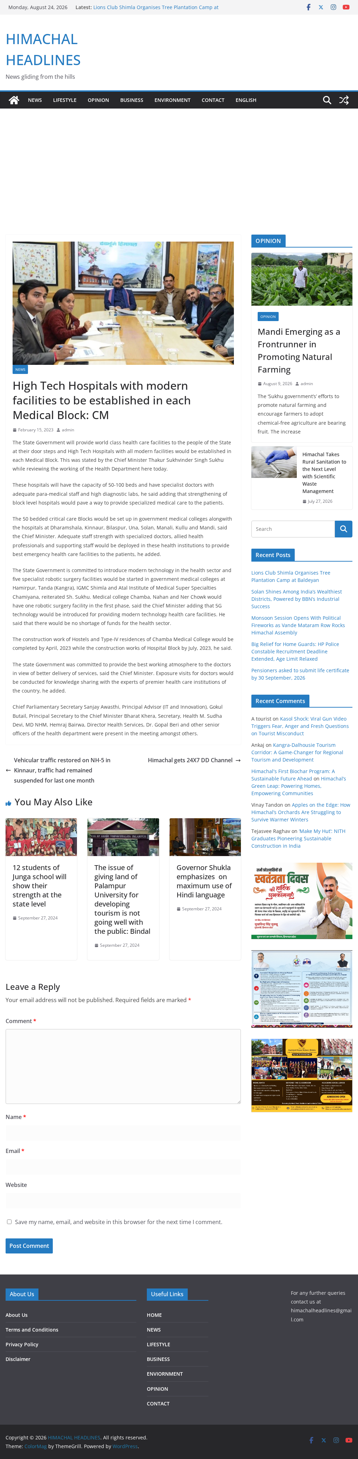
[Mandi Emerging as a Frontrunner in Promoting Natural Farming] (301, 279)
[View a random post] (344, 100)
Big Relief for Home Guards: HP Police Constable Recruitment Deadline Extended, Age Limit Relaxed (295, 651)
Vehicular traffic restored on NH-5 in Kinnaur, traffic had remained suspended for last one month (62, 770)
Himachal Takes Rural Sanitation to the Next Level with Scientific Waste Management (324, 472)
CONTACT (158, 1403)
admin (68, 430)
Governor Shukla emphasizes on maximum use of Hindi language (204, 881)
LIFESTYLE (65, 100)
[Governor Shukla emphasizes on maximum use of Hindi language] (205, 823)
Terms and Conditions (32, 1329)
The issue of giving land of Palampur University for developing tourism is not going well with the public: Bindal (122, 899)
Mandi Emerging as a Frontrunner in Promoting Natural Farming (299, 350)
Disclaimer (18, 1359)
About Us (17, 1315)
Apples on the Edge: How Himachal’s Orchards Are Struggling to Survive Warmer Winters (300, 812)
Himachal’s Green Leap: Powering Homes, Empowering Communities (298, 786)
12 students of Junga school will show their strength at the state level (39, 886)
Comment (21, 1021)
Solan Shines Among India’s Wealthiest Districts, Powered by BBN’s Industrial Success (296, 599)
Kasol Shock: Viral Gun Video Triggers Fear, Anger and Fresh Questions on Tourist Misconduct (300, 726)
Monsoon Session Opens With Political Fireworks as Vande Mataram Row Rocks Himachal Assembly (298, 625)
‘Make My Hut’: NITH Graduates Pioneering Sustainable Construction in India (298, 838)
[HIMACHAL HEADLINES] (14, 100)
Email (15, 1151)
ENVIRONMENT (173, 100)
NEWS (35, 100)
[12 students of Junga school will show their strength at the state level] (41, 823)
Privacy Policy (22, 1344)
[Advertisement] (179, 161)
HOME (154, 1315)
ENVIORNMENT (165, 1373)
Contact (213, 100)
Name (16, 1117)
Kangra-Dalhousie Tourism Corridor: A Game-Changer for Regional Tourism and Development (297, 752)
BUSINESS (131, 100)
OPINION (98, 100)
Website (16, 1185)
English (246, 100)
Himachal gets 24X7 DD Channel (190, 760)
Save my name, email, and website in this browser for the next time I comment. (118, 1222)
